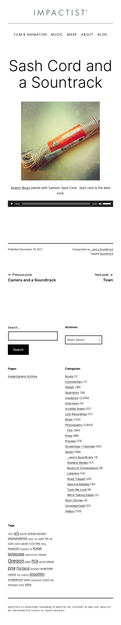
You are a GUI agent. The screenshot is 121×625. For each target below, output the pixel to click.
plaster (50, 561)
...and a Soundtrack (102, 249)
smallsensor (15, 579)
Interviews (72, 403)
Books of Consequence (82, 468)
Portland (22, 568)
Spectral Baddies (78, 484)
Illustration (72, 392)
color (41, 538)
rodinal (12, 574)
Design (69, 387)
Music (69, 419)
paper (28, 561)
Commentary (74, 381)
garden (24, 543)
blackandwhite (18, 538)
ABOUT (87, 34)
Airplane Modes (77, 462)
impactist (13, 548)
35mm (10, 534)
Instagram (72, 398)
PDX (35, 561)
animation (41, 533)
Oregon (16, 560)
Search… (14, 327)
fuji (51, 538)
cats (36, 539)
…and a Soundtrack (80, 457)
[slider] (107, 203)
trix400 (46, 580)
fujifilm (11, 543)
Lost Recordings (76, 414)
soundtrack (106, 253)
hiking (43, 544)
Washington (13, 585)
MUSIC (57, 34)
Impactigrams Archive (22, 376)
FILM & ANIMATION (30, 34)
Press (68, 435)
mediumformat (31, 554)
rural (18, 575)
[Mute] (100, 203)
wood (21, 585)
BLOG (102, 34)
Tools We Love (76, 489)
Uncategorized (75, 505)
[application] (60, 204)
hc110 (32, 543)
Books (69, 376)
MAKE (72, 34)
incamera (24, 549)
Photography (74, 425)
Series (69, 452)
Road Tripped (76, 479)
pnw (12, 568)
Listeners (73, 473)
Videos (69, 511)
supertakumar (36, 580)
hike (38, 543)
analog (31, 533)
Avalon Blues (20, 188)
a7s (16, 533)
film (47, 538)
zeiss (28, 584)
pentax (42, 561)
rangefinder (46, 568)
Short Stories (74, 500)
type (52, 580)
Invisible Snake (75, 408)
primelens (34, 568)
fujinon (18, 543)
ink (31, 549)
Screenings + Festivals (80, 446)
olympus (42, 554)
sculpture (25, 575)
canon (31, 539)
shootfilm (37, 574)
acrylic (23, 533)
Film (70, 430)
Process (70, 441)
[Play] (12, 203)
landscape (16, 554)
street (27, 579)
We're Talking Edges (80, 495)
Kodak (37, 548)
